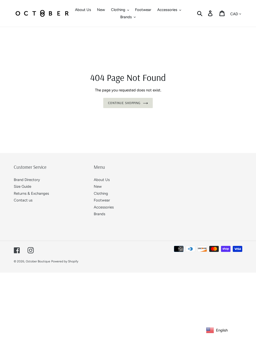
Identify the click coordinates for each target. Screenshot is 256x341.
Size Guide (22, 186)
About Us (102, 179)
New (98, 186)
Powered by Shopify (64, 261)
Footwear (102, 200)
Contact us (23, 200)
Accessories (104, 207)
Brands (99, 214)
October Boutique (38, 261)
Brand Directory (27, 179)
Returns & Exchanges (31, 193)
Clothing (101, 193)
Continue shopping (124, 103)
